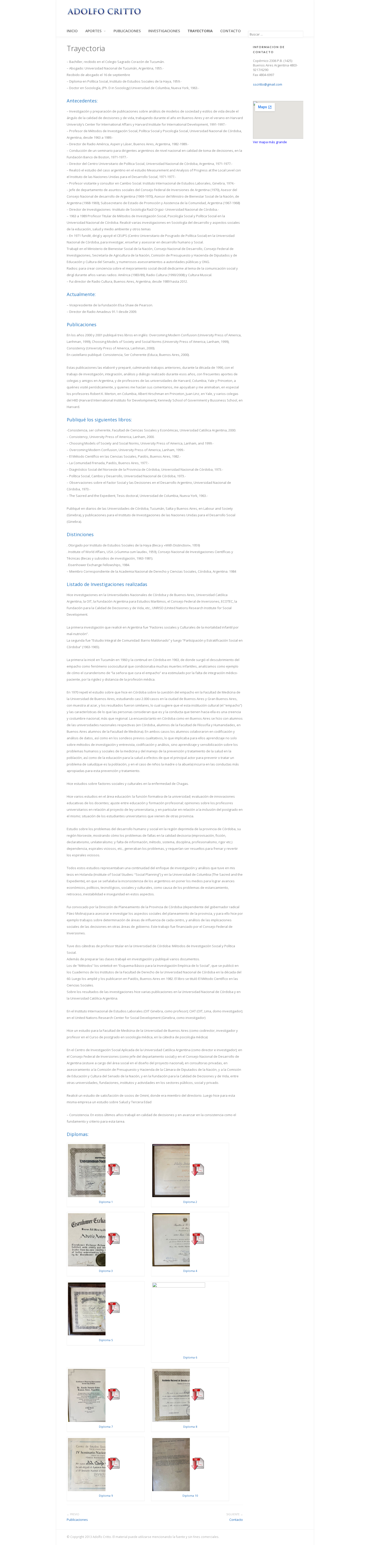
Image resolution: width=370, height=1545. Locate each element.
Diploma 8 (190, 1426)
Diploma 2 (190, 1202)
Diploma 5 (106, 1340)
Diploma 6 (190, 1357)
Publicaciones (127, 31)
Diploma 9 (106, 1495)
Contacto (230, 31)
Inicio (72, 31)
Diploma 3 (106, 1271)
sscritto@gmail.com (267, 84)
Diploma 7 (106, 1426)
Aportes (93, 31)
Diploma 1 (106, 1202)
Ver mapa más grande (270, 142)
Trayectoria (200, 31)
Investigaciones (164, 31)
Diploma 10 (190, 1495)
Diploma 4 (190, 1271)
